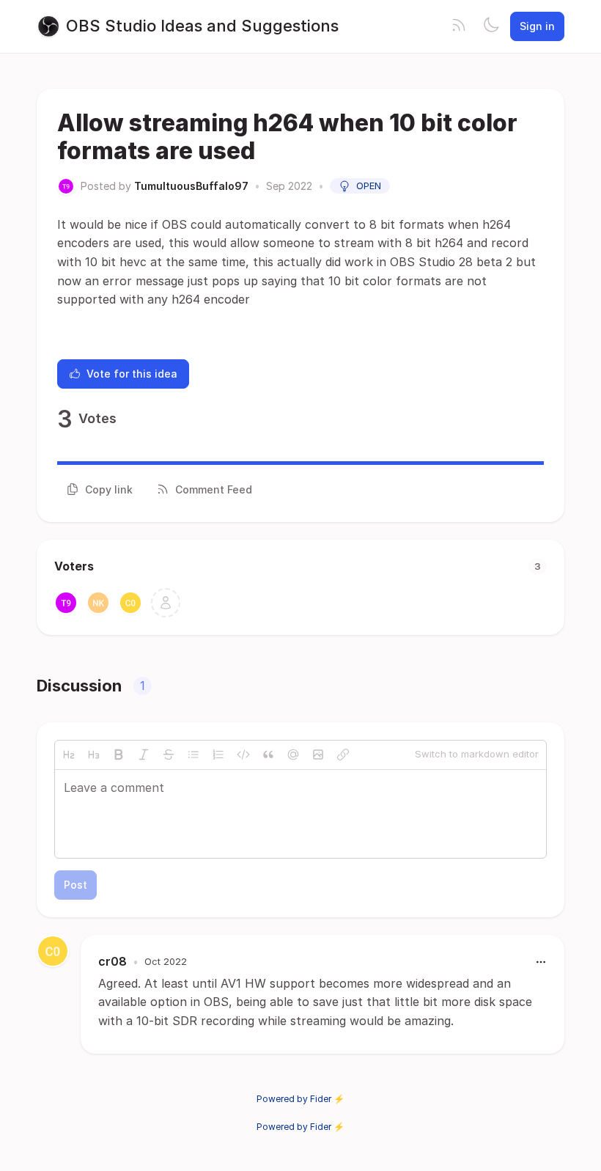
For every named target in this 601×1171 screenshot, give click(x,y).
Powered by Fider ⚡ (300, 1098)
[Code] (243, 755)
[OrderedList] (218, 755)
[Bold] (119, 755)
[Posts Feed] (459, 26)
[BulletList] (193, 755)
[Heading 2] (69, 755)
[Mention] (293, 755)
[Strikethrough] (169, 755)
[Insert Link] (343, 755)
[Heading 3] (94, 755)
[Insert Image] (318, 755)
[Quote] (268, 755)
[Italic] (144, 755)
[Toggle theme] (491, 26)
